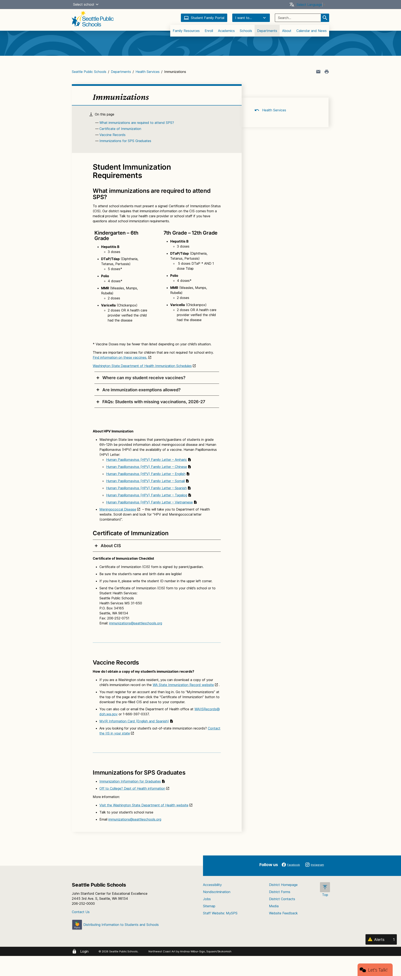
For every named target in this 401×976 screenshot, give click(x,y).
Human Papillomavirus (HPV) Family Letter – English (145, 474)
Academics (226, 31)
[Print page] (326, 71)
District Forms (279, 892)
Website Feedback (283, 913)
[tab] (156, 378)
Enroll (209, 31)
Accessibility (212, 885)
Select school (83, 4)
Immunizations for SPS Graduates (125, 141)
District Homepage (283, 885)
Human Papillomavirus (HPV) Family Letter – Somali (145, 481)
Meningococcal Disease (117, 509)
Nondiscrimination (216, 892)
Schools (246, 31)
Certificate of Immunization (120, 129)
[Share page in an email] (318, 71)
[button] (97, 4)
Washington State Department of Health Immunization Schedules (142, 366)
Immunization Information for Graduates (130, 781)
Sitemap (209, 906)
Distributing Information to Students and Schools (120, 925)
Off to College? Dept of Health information (132, 788)
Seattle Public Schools (89, 72)
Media (274, 906)
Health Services (148, 72)
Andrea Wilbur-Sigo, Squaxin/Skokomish (205, 951)
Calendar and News (311, 31)
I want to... (243, 18)
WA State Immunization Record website (183, 685)
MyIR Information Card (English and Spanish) (134, 721)
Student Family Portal (207, 18)
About (286, 31)
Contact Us (81, 912)
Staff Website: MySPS (220, 913)
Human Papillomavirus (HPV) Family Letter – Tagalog (146, 495)
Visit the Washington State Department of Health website (143, 805)
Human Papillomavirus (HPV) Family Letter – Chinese (146, 467)
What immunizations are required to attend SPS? (136, 123)
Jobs (207, 899)
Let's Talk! (377, 969)
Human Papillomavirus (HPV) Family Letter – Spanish (146, 488)
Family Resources (186, 31)
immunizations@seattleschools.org (135, 623)
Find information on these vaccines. (120, 357)
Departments (267, 31)
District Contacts (282, 899)
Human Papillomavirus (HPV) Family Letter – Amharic (146, 460)
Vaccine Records (112, 135)
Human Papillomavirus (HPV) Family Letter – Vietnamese (149, 502)
